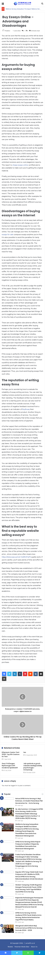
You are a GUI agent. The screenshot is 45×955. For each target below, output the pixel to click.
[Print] (4, 679)
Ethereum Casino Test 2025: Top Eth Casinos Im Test (10, 754)
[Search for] (42, 4)
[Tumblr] (20, 674)
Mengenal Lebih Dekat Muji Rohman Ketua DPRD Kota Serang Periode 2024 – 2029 (28, 928)
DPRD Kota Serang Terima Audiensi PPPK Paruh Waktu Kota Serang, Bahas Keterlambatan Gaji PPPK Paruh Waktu (28, 916)
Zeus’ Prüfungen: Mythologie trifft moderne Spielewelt (10, 765)
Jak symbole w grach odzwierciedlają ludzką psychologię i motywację (32, 766)
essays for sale (7, 234)
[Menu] (3, 4)
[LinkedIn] (14, 674)
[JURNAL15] (22, 3)
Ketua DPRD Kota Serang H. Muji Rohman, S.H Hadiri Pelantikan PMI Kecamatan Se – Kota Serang (29, 800)
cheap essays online (20, 165)
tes (24, 752)
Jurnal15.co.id (30, 943)
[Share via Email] (41, 674)
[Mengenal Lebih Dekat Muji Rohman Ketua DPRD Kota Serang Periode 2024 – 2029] (8, 929)
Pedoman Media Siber (22, 947)
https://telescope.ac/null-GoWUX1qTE (16, 557)
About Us (34, 947)
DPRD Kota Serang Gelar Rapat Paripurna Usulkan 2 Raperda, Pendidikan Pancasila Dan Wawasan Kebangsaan (27, 845)
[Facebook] (4, 674)
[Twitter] (9, 674)
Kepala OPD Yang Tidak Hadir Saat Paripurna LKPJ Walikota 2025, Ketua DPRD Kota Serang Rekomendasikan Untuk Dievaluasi (29, 875)
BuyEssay (26, 409)
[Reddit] (30, 674)
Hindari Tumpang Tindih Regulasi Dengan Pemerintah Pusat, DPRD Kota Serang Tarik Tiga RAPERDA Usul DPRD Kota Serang (28, 888)
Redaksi (7, 31)
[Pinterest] (25, 674)
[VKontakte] (35, 674)
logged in (14, 785)
